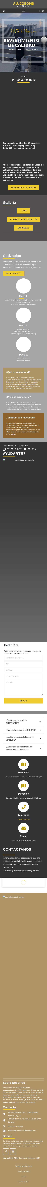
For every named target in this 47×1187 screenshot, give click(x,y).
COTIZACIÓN (23, 1171)
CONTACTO (23, 1182)
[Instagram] (43, 11)
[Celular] (4, 11)
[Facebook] (39, 11)
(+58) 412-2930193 (23, 819)
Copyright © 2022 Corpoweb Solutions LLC (21, 1158)
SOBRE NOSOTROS (24, 1166)
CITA (23, 1176)
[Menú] (23, 11)
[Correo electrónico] (8, 11)
